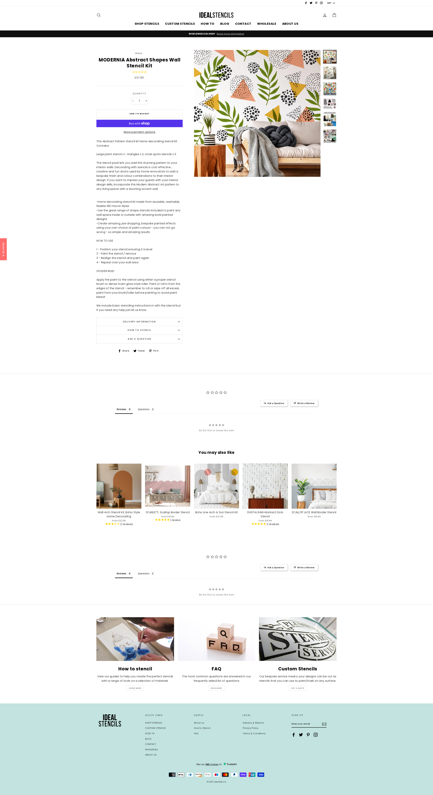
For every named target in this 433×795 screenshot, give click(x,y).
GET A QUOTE (297, 688)
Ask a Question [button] (275, 403)
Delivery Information (139, 321)
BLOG (224, 24)
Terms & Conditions (254, 733)
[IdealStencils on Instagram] (316, 735)
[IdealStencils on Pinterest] (308, 735)
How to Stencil (139, 330)
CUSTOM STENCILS (180, 24)
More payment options (139, 132)
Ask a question (139, 338)
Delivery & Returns (253, 722)
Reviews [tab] (121, 409)
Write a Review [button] (305, 403)
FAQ (196, 733)
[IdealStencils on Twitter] (301, 735)
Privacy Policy (250, 728)
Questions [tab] (144, 409)
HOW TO (207, 24)
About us (199, 722)
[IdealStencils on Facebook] (294, 735)
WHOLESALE (266, 24)
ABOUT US (290, 24)
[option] (216, 34)
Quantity (139, 93)
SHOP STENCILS (147, 24)
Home (138, 53)
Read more (216, 688)
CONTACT (243, 24)
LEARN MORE (135, 688)
